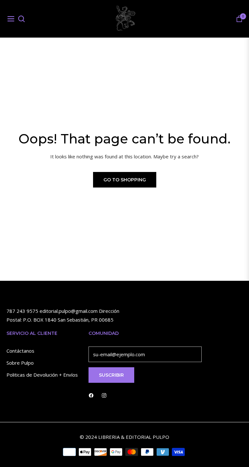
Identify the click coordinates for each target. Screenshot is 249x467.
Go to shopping (124, 180)
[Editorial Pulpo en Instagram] (104, 395)
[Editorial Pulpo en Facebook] (91, 395)
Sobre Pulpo (20, 362)
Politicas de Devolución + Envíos (42, 374)
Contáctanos (20, 350)
